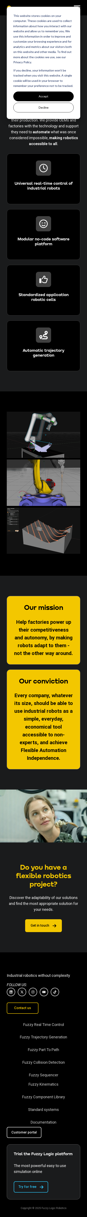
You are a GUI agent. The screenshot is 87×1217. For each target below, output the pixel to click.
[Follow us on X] (22, 992)
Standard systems (43, 1109)
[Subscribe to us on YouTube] (44, 992)
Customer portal (24, 1132)
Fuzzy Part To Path (43, 1049)
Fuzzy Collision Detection (43, 1062)
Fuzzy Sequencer (43, 1075)
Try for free (27, 1187)
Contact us (22, 1008)
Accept (43, 96)
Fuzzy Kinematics (43, 1084)
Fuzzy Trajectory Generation (43, 1037)
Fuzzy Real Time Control (43, 1024)
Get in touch (40, 925)
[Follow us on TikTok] (55, 992)
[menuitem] (44, 1024)
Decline (44, 107)
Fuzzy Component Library (43, 1097)
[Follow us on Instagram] (33, 992)
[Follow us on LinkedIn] (11, 992)
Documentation (43, 1122)
